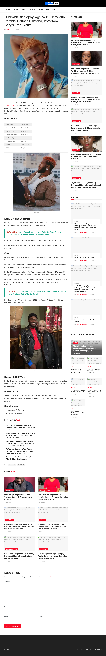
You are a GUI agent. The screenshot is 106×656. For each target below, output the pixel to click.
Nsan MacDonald (81, 232)
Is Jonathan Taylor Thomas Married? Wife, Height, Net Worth (77, 370)
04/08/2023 (75, 375)
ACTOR (73, 366)
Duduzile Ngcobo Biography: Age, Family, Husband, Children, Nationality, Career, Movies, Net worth (52, 556)
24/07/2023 (75, 417)
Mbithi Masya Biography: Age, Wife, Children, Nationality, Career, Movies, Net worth (20, 428)
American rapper (10, 105)
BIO (23, 9)
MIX (47, 9)
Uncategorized (45, 490)
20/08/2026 (42, 531)
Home (8, 9)
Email (6, 616)
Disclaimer (98, 649)
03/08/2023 (91, 375)
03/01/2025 (92, 294)
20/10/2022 (16, 29)
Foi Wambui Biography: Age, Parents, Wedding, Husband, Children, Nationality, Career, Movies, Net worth (21, 451)
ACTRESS (42, 519)
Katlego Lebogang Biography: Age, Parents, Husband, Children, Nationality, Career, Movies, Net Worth (53, 526)
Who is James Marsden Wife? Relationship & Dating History (93, 370)
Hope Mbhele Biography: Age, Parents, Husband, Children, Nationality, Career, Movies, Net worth (19, 556)
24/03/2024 (77, 353)
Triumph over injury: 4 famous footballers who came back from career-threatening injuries (85, 348)
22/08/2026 (42, 502)
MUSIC (16, 9)
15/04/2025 (92, 232)
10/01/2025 (92, 260)
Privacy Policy (89, 649)
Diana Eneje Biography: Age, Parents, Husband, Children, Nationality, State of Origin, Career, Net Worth (20, 443)
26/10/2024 (92, 324)
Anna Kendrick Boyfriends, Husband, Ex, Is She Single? (78, 412)
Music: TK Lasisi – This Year (84, 258)
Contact (31, 9)
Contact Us (79, 649)
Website (40, 616)
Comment (8, 581)
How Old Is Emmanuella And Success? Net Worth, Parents (94, 391)
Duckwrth (12, 465)
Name (6, 607)
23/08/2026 (8, 502)
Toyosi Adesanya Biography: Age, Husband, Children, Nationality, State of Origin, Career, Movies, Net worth (86, 185)
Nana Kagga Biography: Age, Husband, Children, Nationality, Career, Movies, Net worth (86, 156)
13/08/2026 (75, 190)
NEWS (41, 9)
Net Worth (21, 465)
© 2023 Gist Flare (9, 649)
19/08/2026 (75, 161)
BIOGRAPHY (10, 490)
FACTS (54, 9)
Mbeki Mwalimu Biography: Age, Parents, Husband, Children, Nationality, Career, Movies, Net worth (21, 435)
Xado (8, 29)
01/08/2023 (91, 396)
